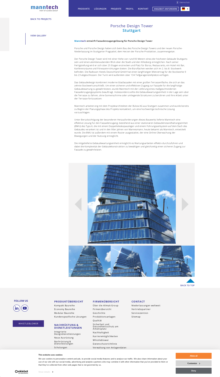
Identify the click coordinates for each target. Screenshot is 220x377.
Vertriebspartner (141, 309)
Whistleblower (101, 340)
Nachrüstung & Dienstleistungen (68, 326)
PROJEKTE (116, 8)
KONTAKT (143, 8)
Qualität (97, 320)
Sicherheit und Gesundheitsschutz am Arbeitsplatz (105, 326)
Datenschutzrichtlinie (105, 343)
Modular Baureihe (64, 313)
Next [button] (185, 204)
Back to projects (40, 19)
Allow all (193, 356)
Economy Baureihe (64, 309)
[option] (132, 204)
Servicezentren (140, 313)
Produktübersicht (68, 301)
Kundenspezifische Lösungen (70, 316)
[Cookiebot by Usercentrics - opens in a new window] (21, 372)
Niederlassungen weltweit (146, 305)
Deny (193, 371)
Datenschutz (185, 2)
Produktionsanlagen (104, 316)
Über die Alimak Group (105, 305)
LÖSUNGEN (100, 8)
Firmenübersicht (106, 301)
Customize (192, 363)
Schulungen (60, 347)
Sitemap (136, 316)
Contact (138, 301)
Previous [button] (78, 204)
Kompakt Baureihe (64, 305)
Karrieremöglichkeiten (105, 336)
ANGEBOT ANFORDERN (165, 9)
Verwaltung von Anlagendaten (109, 347)
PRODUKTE (84, 8)
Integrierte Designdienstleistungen (67, 332)
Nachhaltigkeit (101, 332)
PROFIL (130, 8)
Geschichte (99, 313)
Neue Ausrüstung (64, 337)
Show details (44, 372)
